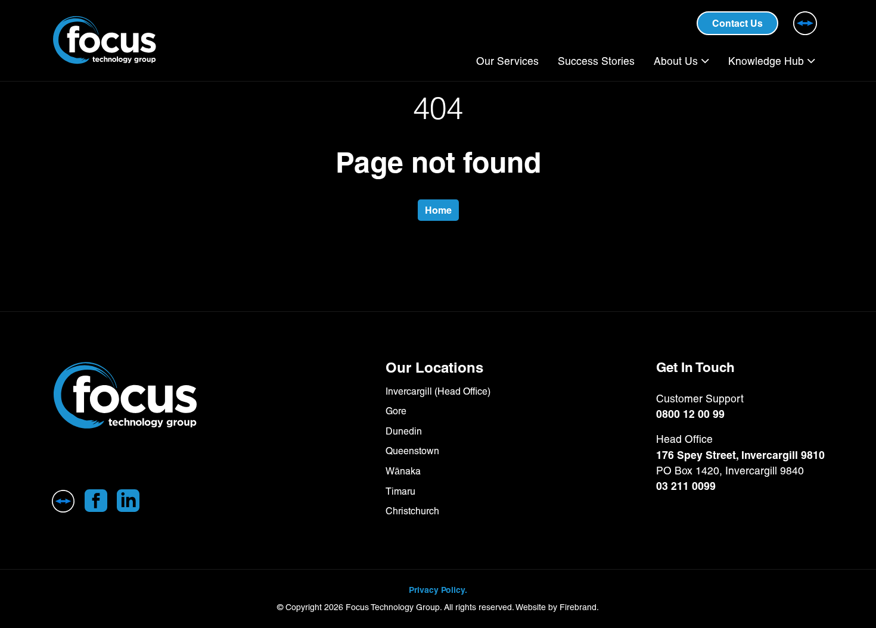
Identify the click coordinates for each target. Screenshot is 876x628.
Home (438, 210)
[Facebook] (96, 500)
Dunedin (404, 431)
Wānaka (403, 471)
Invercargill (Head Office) (438, 391)
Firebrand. (579, 607)
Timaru (400, 491)
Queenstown (412, 451)
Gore (396, 411)
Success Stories (596, 61)
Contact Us (737, 23)
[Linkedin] (128, 500)
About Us (676, 61)
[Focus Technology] (175, 396)
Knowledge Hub (766, 61)
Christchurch (412, 511)
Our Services (507, 61)
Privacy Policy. (438, 590)
